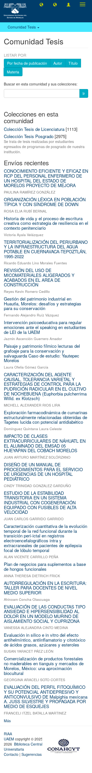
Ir (84, 93)
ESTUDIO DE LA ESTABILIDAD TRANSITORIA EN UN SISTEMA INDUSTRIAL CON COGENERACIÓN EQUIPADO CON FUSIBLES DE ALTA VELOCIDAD (40, 502)
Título (73, 63)
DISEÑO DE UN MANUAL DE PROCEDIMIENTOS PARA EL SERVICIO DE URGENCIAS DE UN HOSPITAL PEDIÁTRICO (43, 471)
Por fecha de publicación (27, 63)
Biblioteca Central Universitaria (23, 746)
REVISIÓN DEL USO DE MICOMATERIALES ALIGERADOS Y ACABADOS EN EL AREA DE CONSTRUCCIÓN (39, 277)
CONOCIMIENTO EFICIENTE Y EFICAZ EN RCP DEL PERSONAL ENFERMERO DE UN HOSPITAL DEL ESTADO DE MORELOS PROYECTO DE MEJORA (46, 178)
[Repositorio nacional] (65, 745)
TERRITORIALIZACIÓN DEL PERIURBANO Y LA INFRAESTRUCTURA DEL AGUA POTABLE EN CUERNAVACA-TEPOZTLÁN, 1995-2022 (46, 249)
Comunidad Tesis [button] (22, 27)
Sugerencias (31, 754)
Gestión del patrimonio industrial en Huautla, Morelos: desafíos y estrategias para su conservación (42, 303)
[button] (41, 4)
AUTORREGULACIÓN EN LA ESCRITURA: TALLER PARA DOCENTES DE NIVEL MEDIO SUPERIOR (45, 588)
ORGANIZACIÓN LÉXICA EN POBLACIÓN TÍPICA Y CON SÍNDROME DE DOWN (45, 201)
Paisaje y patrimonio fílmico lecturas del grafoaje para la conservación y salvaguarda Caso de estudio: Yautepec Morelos (42, 353)
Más (7, 720)
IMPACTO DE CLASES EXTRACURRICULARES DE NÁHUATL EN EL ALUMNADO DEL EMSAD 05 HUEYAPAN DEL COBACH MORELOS (45, 443)
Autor (57, 63)
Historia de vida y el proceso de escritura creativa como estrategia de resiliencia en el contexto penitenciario (46, 223)
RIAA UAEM (9, 736)
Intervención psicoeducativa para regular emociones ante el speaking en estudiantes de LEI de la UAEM (45, 327)
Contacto (11, 754)
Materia (13, 71)
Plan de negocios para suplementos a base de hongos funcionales (45, 566)
